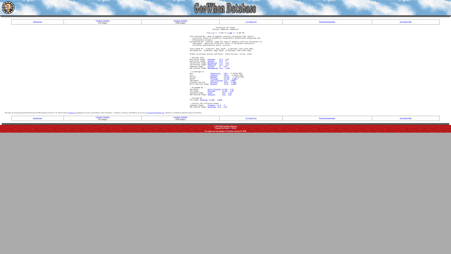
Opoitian (211, 94)
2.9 (227, 63)
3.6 (212, 33)
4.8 (224, 94)
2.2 (227, 64)
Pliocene (214, 79)
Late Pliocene (216, 80)
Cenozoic (214, 75)
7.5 (221, 63)
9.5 (224, 93)
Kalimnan (211, 59)
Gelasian (204, 100)
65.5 (226, 75)
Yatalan (211, 61)
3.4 (227, 59)
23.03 (227, 77)
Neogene (213, 77)
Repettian (212, 64)
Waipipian (212, 107)
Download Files (406, 22)
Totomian (211, 105)
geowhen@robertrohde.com (155, 113)
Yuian (210, 93)
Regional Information (327, 22)
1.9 (225, 66)
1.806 (234, 79)
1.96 (227, 68)
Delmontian (212, 63)
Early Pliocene (214, 89)
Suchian (211, 66)
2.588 (229, 33)
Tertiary (214, 82)
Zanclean (211, 91)
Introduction (37, 22)
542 (226, 73)
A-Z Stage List (251, 22)
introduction (72, 113)
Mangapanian (213, 68)
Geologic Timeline (102, 21)
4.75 (226, 84)
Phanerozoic (215, 73)
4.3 (221, 59)
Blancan (213, 84)
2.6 (221, 68)
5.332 (227, 79)
